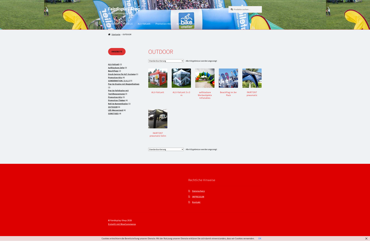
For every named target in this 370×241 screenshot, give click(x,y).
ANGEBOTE (116, 51)
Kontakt (216, 9)
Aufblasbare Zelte (185, 23)
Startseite (116, 34)
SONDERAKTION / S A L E (120, 23)
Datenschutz (189, 9)
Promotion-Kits (164, 23)
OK (259, 238)
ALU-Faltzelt (144, 23)
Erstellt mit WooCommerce (122, 224)
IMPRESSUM (204, 9)
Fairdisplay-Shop (124, 9)
